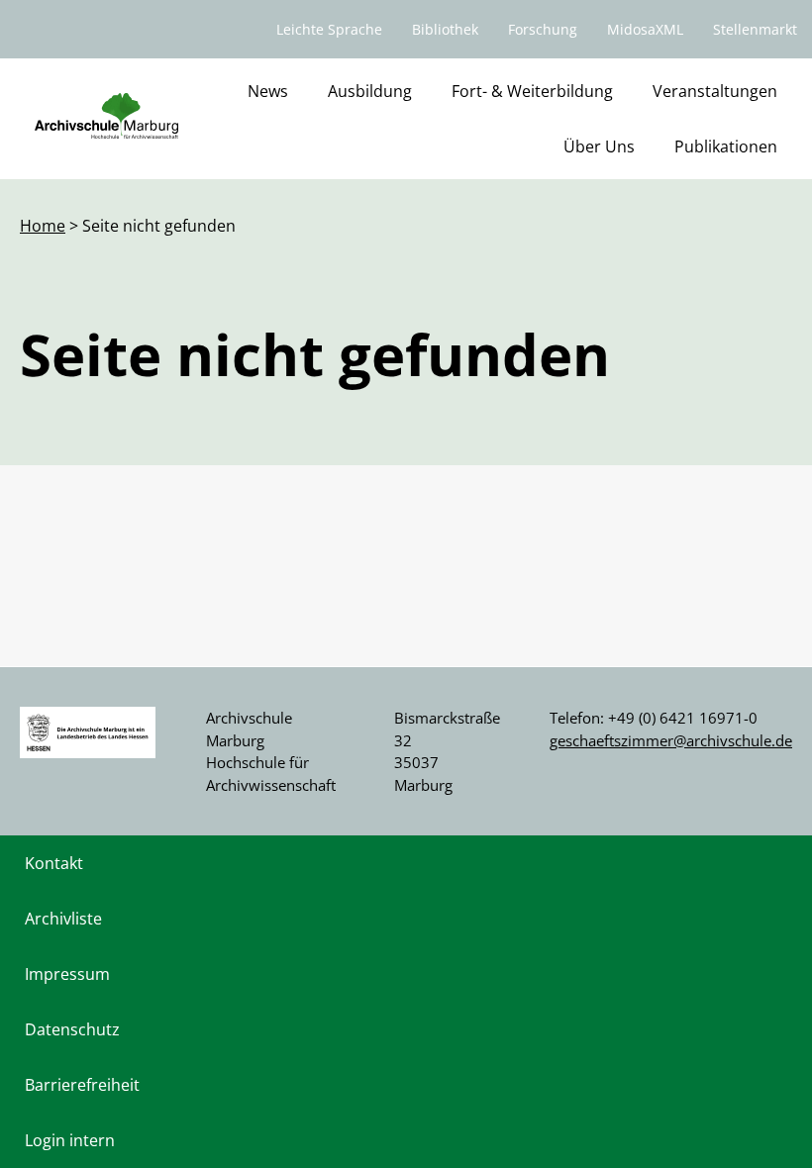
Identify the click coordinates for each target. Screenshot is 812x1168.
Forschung (542, 29)
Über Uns (599, 146)
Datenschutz (72, 1029)
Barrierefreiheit (82, 1085)
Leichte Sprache (329, 29)
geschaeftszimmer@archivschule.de (671, 740)
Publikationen (725, 146)
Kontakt (54, 863)
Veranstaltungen (715, 91)
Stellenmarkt (755, 29)
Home (42, 226)
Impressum (67, 974)
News (268, 91)
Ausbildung (370, 91)
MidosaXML (645, 29)
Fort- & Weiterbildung (532, 91)
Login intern (70, 1140)
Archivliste (63, 918)
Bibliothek (445, 29)
